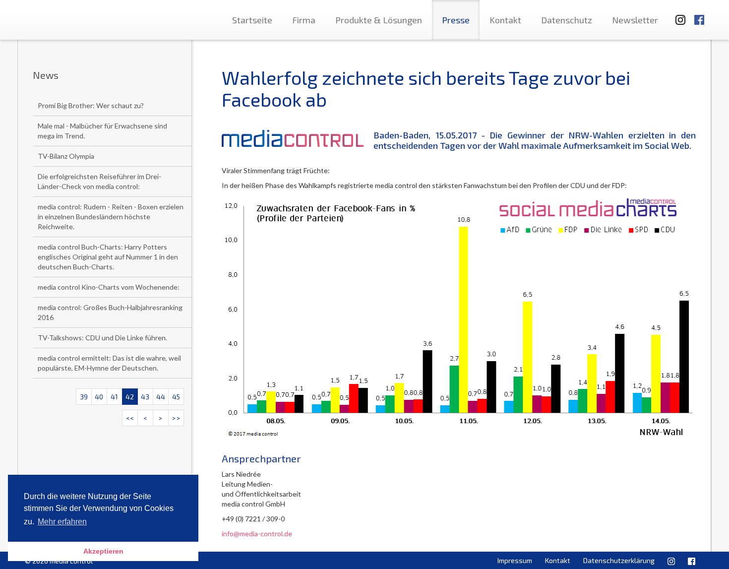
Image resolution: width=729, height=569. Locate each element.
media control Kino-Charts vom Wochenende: (109, 287)
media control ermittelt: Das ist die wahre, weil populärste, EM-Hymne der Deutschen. (109, 363)
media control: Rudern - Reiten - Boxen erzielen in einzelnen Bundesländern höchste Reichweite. (110, 216)
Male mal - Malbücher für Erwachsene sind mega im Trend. (102, 131)
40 (99, 396)
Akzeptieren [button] (103, 551)
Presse (456, 19)
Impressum (514, 560)
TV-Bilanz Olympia (66, 156)
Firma (303, 19)
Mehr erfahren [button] (62, 521)
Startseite (252, 19)
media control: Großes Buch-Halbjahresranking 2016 (110, 312)
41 (114, 396)
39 (84, 396)
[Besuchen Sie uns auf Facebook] (699, 15)
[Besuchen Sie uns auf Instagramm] (677, 15)
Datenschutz (566, 19)
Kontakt (505, 19)
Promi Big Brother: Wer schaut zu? (91, 105)
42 (129, 396)
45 (176, 396)
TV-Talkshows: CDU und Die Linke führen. (102, 337)
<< (130, 418)
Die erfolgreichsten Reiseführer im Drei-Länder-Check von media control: (99, 181)
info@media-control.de (257, 533)
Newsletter (635, 19)
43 (145, 396)
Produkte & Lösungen (378, 19)
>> (176, 418)
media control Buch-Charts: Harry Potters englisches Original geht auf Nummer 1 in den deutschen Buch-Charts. (108, 257)
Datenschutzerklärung (619, 560)
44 (160, 396)
